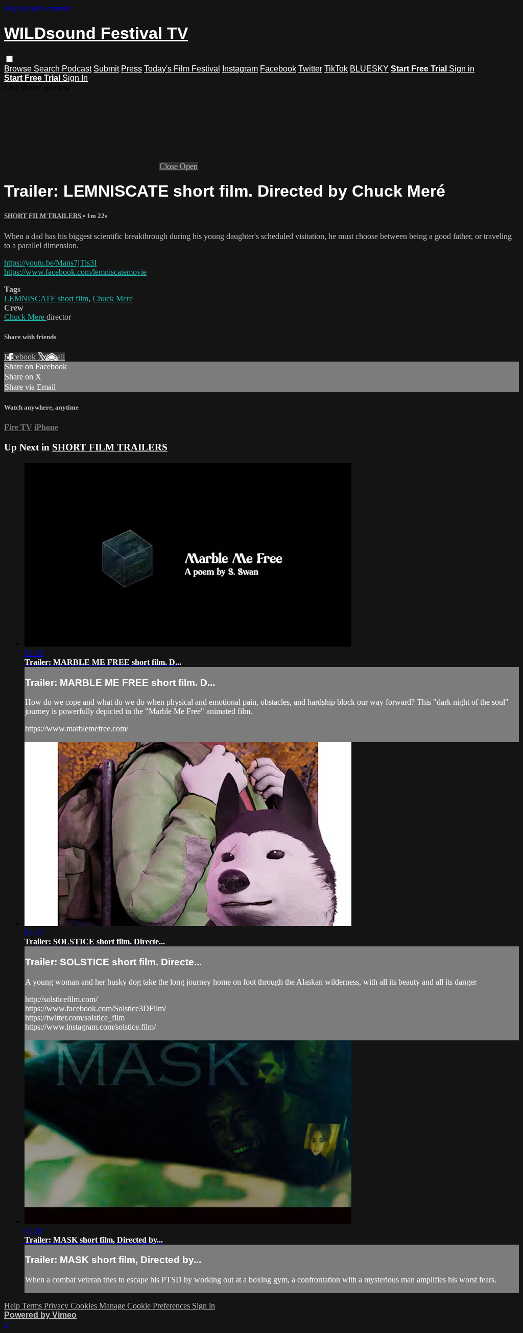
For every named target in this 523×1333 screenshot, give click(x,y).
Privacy (57, 1305)
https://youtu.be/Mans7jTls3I (50, 262)
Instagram (240, 68)
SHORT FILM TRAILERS (43, 216)
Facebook (278, 68)
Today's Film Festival (182, 68)
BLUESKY (369, 68)
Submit (106, 68)
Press (131, 68)
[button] (9, 59)
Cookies (84, 1305)
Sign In (75, 78)
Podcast (76, 68)
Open (189, 166)
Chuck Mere (112, 298)
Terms (33, 1305)
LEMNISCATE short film (46, 298)
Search (48, 68)
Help (13, 1305)
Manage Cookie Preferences (145, 1305)
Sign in (461, 68)
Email (55, 356)
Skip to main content (37, 8)
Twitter (310, 68)
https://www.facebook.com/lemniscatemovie (75, 272)
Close (169, 166)
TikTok (336, 68)
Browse (19, 68)
